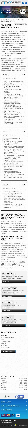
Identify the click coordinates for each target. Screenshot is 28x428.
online (14, 264)
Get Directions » (7, 351)
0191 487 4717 (5, 347)
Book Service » (8, 296)
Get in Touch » (7, 325)
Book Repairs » (8, 310)
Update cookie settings (7, 422)
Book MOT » (6, 281)
